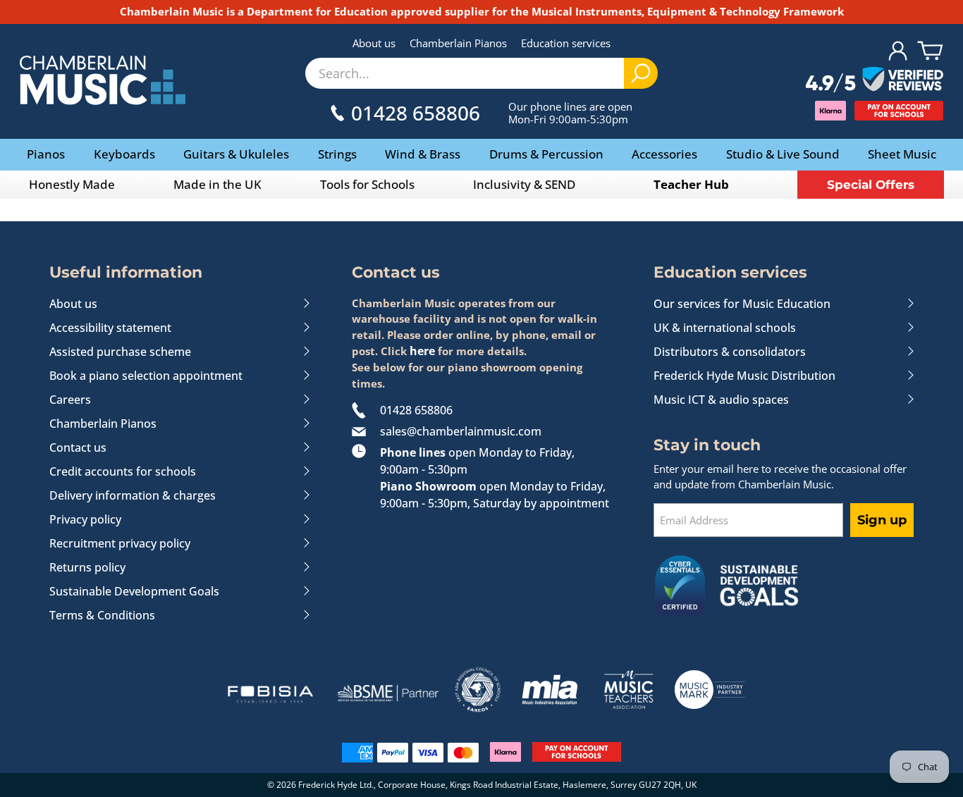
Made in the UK (217, 184)
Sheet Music (902, 154)
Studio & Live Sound (783, 154)
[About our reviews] (874, 80)
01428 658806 (416, 410)
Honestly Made (72, 184)
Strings (337, 154)
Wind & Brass (422, 154)
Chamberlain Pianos (458, 43)
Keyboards (124, 154)
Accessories (664, 154)
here (422, 351)
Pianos (46, 154)
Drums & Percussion (546, 154)
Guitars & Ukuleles (236, 154)
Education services (566, 43)
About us (373, 43)
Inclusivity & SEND (524, 184)
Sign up (882, 520)
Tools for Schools (367, 184)
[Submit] (641, 73)
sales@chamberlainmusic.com (460, 431)
